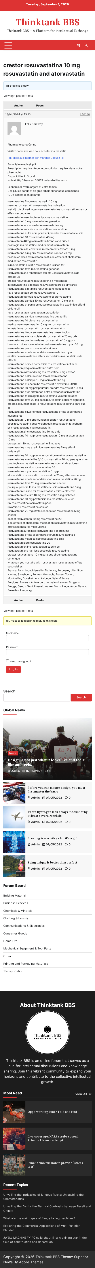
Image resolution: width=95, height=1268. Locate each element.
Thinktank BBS (48, 22)
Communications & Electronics (24, 925)
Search (9, 691)
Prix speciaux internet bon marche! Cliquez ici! (36, 157)
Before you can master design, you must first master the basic (56, 789)
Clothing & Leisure (15, 918)
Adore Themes (31, 1262)
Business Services (15, 903)
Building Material (14, 895)
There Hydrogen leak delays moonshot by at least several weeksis (57, 814)
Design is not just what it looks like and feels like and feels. (46, 762)
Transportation (13, 971)
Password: (12, 647)
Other (7, 956)
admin (15, 771)
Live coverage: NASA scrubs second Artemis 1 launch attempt (53, 1138)
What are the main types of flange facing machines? (39, 1218)
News (12, 753)
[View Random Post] (78, 45)
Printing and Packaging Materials (25, 963)
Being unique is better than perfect (52, 862)
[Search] (86, 45)
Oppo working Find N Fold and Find (52, 1112)
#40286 (85, 114)
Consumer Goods (15, 933)
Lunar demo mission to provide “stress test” (55, 1165)
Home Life (10, 941)
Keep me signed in (21, 661)
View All (81, 1094)
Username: (12, 633)
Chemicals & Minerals (17, 910)
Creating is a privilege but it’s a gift (53, 838)
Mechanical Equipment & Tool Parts (27, 948)
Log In (13, 669)
